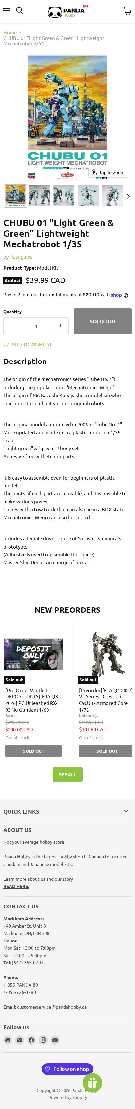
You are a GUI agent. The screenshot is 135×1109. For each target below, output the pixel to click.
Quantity (12, 311)
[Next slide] (128, 196)
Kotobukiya (89, 715)
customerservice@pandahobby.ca (52, 1007)
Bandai (11, 715)
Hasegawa (21, 257)
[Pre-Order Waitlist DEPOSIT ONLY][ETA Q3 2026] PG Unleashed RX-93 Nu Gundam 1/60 (31, 700)
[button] (15, 196)
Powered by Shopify (67, 1097)
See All (67, 774)
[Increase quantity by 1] (60, 325)
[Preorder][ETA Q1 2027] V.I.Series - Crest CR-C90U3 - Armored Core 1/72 (106, 700)
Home (10, 32)
